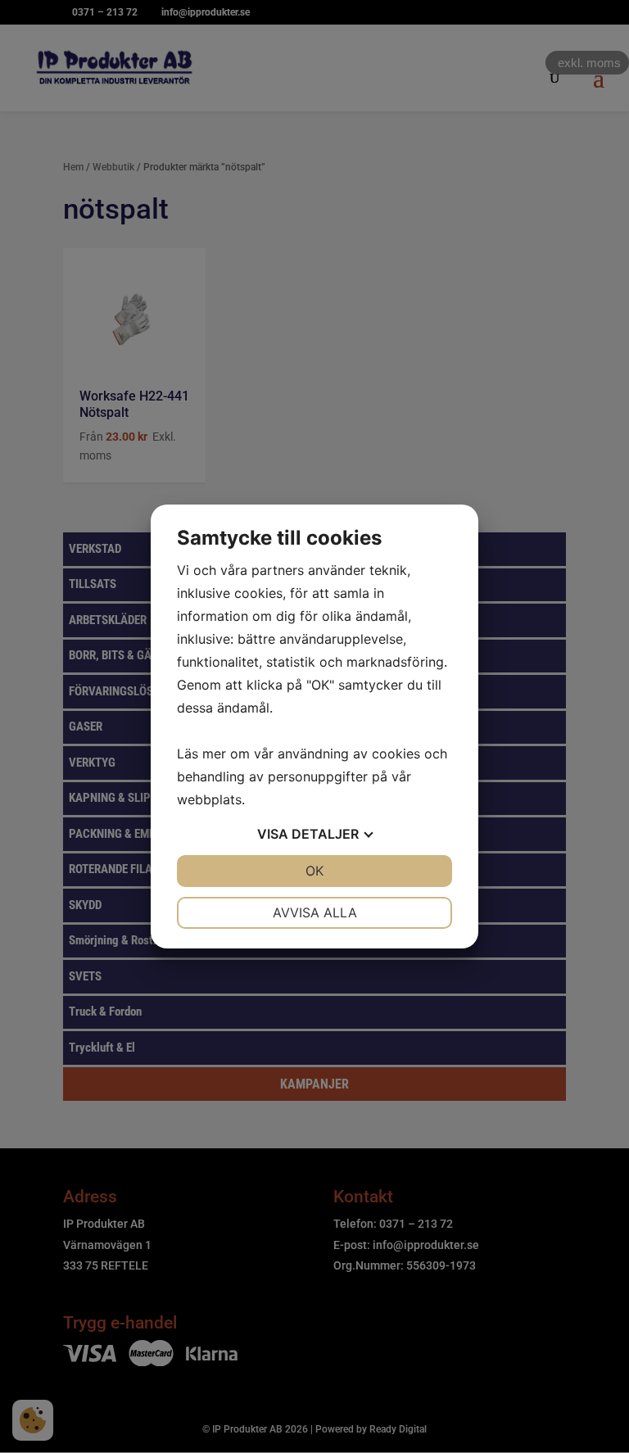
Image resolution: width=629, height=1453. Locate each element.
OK (314, 870)
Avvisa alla (315, 912)
